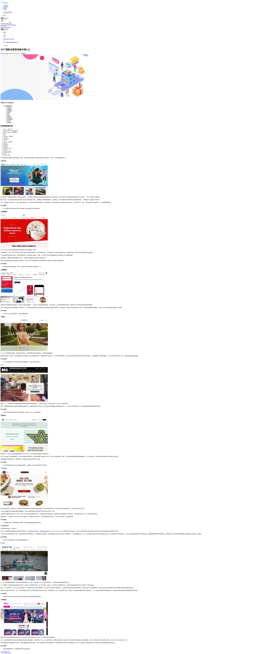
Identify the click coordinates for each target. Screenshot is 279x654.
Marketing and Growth (8, 39)
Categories (5, 6)
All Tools (5, 5)
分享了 (11, 249)
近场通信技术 (43, 531)
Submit (5, 7)
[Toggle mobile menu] (2, 20)
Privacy (6, 652)
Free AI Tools (7, 12)
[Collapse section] (4, 106)
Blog (4, 15)
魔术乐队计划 (23, 202)
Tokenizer (3, 27)
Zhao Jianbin (5, 53)
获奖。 (27, 582)
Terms (9, 652)
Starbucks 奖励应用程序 (13, 453)
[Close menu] (10, 23)
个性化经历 (29, 252)
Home (4, 32)
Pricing (5, 9)
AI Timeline (8, 27)
